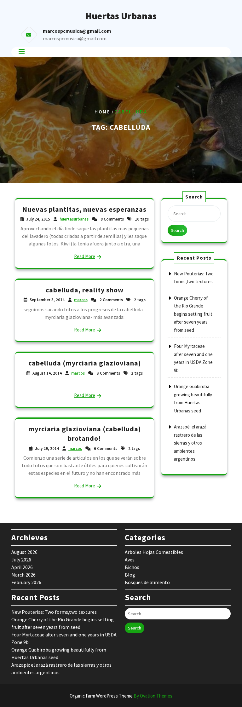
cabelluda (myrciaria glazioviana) (84, 363)
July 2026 (21, 559)
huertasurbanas (74, 219)
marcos (81, 299)
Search (177, 230)
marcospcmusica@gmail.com (75, 38)
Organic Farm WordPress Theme (121, 696)
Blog (130, 575)
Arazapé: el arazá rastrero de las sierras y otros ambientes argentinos (190, 443)
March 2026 (23, 575)
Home (103, 112)
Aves (130, 559)
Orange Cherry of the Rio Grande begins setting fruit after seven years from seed (193, 314)
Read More (84, 256)
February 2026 (26, 582)
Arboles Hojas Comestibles (154, 552)
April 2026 (22, 567)
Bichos (132, 567)
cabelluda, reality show (85, 289)
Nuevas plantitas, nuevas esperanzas (84, 209)
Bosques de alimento (147, 582)
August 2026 (24, 552)
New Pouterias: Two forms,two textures (54, 612)
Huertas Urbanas (121, 16)
